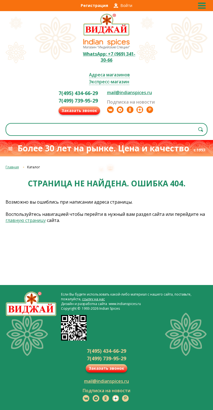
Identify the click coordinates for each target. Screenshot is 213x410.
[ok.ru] (130, 109)
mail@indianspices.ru (129, 92)
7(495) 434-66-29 (78, 93)
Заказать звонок (79, 110)
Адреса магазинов (109, 75)
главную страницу (26, 220)
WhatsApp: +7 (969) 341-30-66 (109, 57)
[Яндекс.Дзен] (139, 109)
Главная (12, 167)
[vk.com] (110, 109)
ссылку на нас (93, 299)
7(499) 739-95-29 (78, 100)
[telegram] (120, 109)
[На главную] (106, 35)
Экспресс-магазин (109, 82)
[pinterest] (149, 109)
